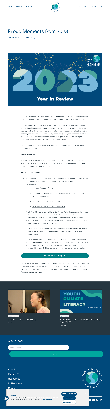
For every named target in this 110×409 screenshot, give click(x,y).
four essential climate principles (72, 248)
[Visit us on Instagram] (93, 400)
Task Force (83, 212)
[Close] (85, 393)
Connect (93, 7)
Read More (11, 323)
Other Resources (14, 316)
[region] (47, 397)
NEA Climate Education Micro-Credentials (48, 207)
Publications (65, 316)
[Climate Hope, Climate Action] (29, 301)
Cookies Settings (69, 402)
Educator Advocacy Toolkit (42, 188)
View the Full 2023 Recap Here (55, 256)
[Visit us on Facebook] (90, 400)
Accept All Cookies (69, 394)
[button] (6, 398)
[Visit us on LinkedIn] (101, 400)
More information (47, 399)
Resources (29, 7)
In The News (83, 7)
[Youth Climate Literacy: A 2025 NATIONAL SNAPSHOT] (81, 301)
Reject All (69, 398)
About (10, 7)
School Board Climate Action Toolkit (46, 201)
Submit (56, 354)
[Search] (101, 7)
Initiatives (13, 373)
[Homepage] (55, 7)
